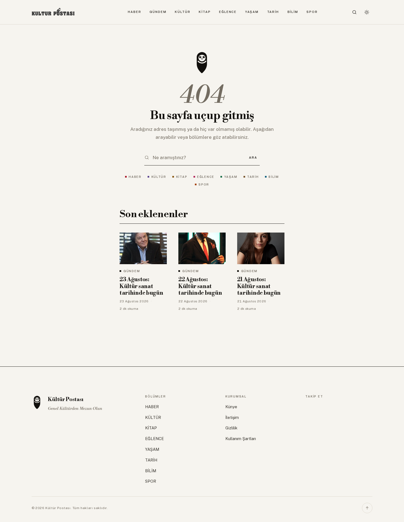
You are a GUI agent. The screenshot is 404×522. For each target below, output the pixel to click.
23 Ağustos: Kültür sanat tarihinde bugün (141, 286)
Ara (253, 157)
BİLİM (292, 12)
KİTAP (205, 12)
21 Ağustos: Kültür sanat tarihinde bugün (259, 286)
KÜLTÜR (182, 12)
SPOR (312, 12)
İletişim (232, 417)
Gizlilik (231, 428)
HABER (134, 12)
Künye (231, 406)
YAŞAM (252, 12)
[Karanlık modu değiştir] (366, 12)
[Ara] (354, 12)
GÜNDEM (158, 12)
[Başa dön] (367, 508)
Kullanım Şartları (240, 438)
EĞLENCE (228, 12)
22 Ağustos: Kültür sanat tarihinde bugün (200, 286)
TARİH (273, 12)
